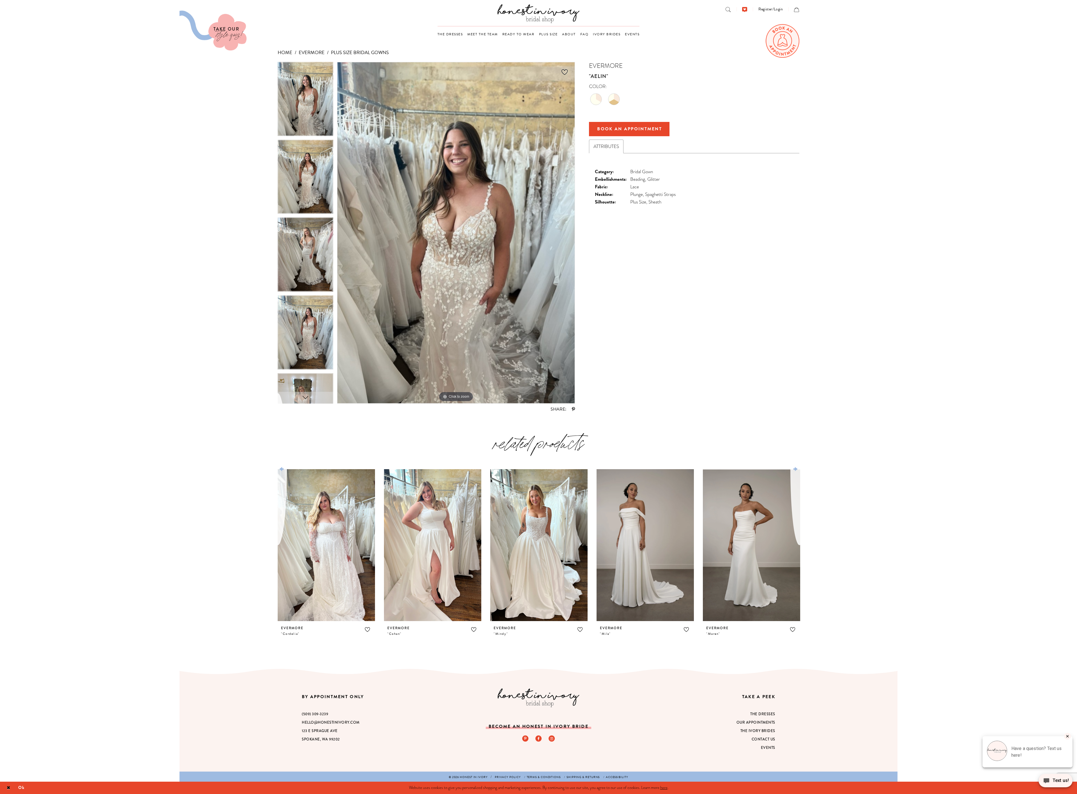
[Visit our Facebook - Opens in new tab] (538, 738)
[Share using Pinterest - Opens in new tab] (573, 409)
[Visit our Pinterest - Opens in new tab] (525, 738)
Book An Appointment (629, 129)
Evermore (312, 52)
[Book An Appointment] (782, 41)
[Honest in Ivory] (538, 697)
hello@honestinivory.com (331, 722)
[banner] (539, 13)
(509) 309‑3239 (315, 714)
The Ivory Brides (757, 730)
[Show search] (728, 9)
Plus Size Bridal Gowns (360, 52)
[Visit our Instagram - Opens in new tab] (552, 738)
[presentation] (326, 545)
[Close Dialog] (8, 788)
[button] (770, 9)
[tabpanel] (305, 101)
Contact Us (763, 739)
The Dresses (762, 714)
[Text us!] (1055, 782)
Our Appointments (756, 722)
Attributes (606, 146)
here (664, 787)
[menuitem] (728, 9)
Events (768, 747)
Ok (21, 787)
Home (285, 52)
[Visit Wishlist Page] (745, 9)
